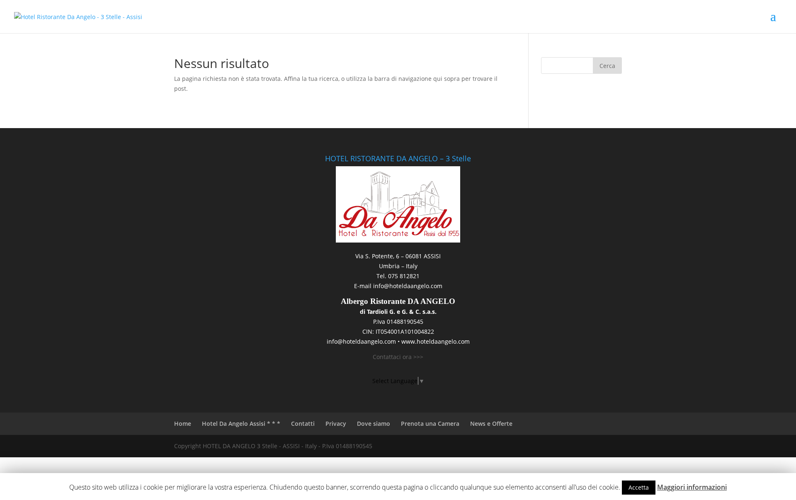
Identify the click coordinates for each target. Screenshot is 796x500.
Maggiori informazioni (692, 487)
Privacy (335, 423)
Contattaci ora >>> (398, 357)
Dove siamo (373, 423)
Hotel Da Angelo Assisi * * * (241, 423)
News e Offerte (491, 423)
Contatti (303, 423)
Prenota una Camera (430, 423)
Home (182, 423)
